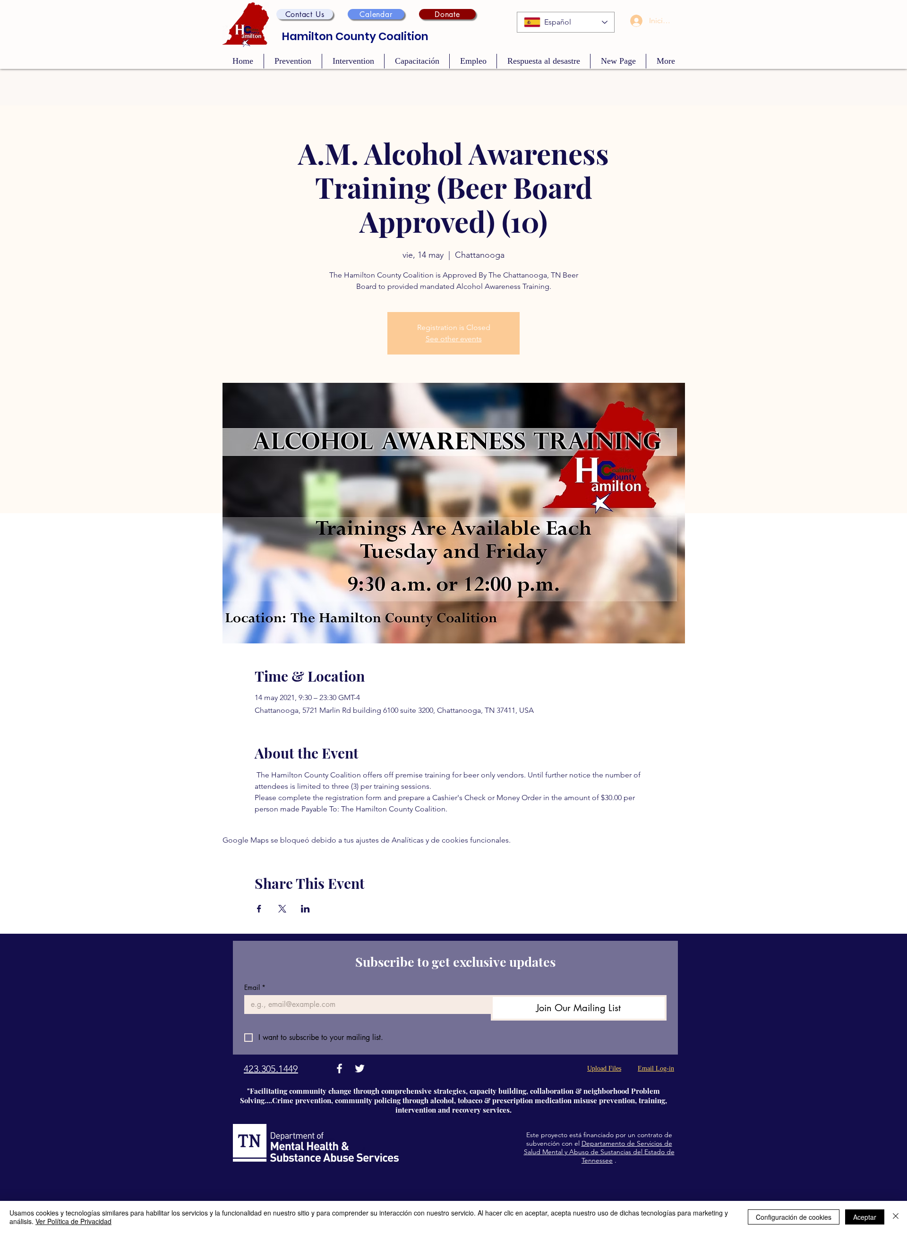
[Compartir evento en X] (282, 908)
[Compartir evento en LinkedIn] (305, 908)
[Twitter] (359, 1068)
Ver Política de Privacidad (73, 1221)
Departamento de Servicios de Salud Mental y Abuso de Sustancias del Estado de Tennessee (599, 1152)
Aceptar (864, 1217)
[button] (304, 14)
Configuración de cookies (793, 1217)
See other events (454, 338)
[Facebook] (339, 1068)
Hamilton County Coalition (355, 36)
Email (254, 987)
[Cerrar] (895, 1216)
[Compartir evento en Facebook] (259, 908)
